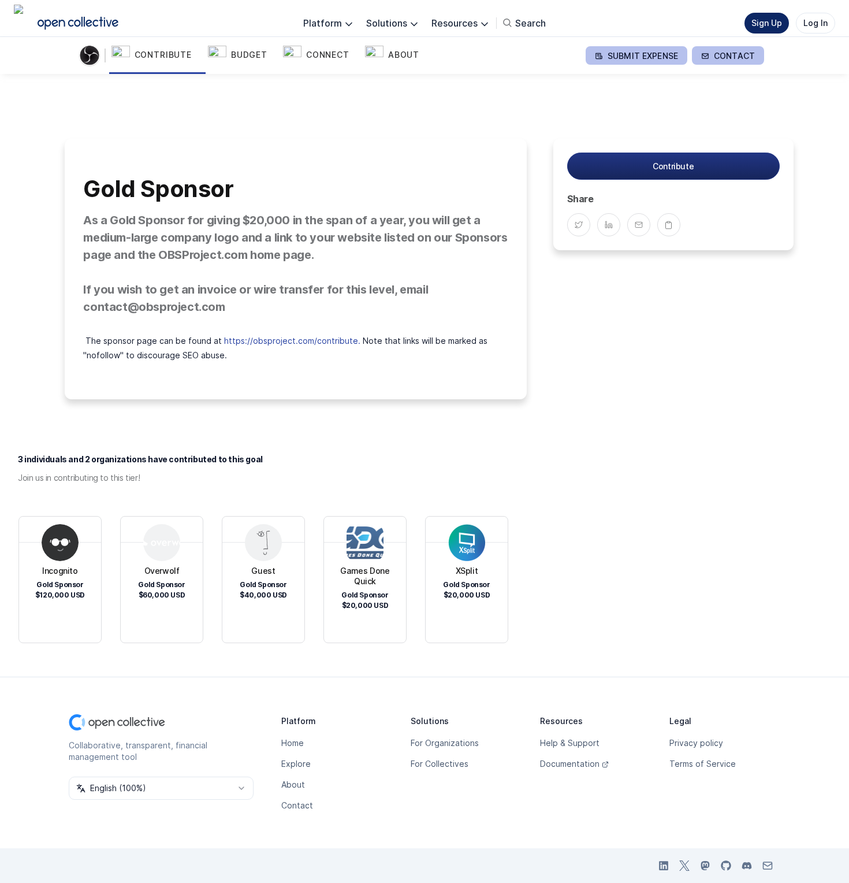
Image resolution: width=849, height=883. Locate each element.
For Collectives (439, 764)
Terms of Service (702, 764)
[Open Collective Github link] (726, 866)
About (293, 784)
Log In (815, 23)
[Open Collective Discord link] (747, 866)
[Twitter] (582, 224)
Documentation (569, 764)
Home (292, 743)
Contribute (673, 166)
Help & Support (569, 743)
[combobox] (161, 788)
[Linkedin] (612, 224)
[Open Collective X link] (684, 866)
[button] (157, 55)
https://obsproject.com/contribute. (292, 341)
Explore (296, 764)
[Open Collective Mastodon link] (705, 866)
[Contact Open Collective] (767, 866)
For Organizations (445, 743)
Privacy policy (696, 743)
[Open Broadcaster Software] (92, 55)
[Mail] (642, 224)
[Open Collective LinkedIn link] (664, 866)
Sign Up (766, 23)
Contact (297, 805)
